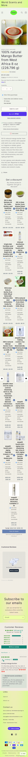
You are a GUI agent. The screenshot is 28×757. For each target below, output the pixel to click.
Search (5, 697)
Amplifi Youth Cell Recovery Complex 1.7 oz (14, 501)
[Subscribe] (23, 617)
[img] (5, 657)
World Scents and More (12, 750)
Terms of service (9, 755)
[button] (2, 13)
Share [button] (5, 172)
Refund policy (12, 753)
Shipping (3, 77)
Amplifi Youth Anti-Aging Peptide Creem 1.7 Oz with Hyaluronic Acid (8, 453)
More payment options (14, 118)
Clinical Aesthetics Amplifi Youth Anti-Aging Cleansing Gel (20, 248)
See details (7, 103)
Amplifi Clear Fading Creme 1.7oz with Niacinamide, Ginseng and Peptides (20, 344)
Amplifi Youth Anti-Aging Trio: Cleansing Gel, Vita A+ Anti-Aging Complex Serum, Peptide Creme (20, 451)
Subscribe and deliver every (13, 99)
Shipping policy (20, 755)
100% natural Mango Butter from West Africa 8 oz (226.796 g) (8, 347)
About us (6, 700)
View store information (10, 129)
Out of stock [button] (13, 531)
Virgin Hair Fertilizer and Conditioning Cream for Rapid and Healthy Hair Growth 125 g (8, 250)
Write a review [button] (14, 647)
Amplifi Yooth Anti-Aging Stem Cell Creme (20, 405)
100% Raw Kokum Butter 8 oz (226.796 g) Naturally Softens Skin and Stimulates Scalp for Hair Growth (8, 297)
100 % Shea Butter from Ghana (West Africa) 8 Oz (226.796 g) (20, 206)
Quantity (4, 85)
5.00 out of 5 (18, 630)
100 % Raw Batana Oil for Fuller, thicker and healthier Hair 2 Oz (8, 205)
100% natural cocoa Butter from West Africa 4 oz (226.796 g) (20, 302)
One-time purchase (10, 95)
